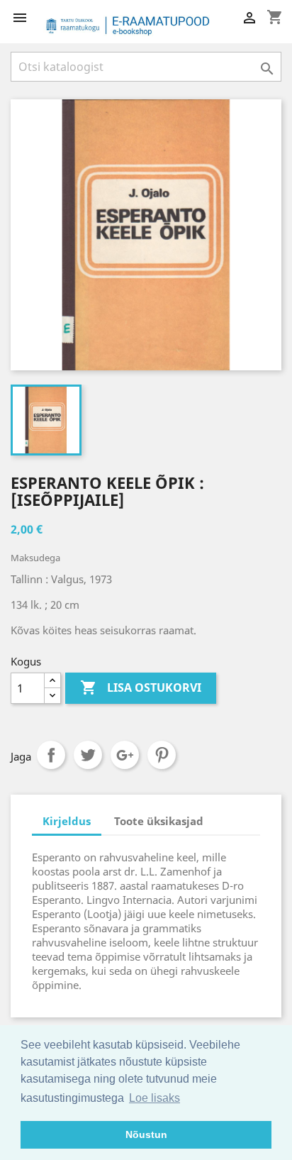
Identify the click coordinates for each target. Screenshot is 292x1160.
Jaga (51, 755)
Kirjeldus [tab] (67, 821)
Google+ (125, 755)
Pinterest (161, 755)
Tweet (88, 755)
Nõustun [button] (146, 1134)
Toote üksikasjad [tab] (158, 821)
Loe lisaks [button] (154, 1098)
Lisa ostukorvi (140, 687)
